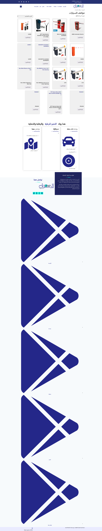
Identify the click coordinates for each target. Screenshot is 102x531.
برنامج (43, 6)
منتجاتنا (55, 6)
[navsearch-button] (21, 6)
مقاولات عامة (49, 6)
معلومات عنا (60, 6)
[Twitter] (26, 2)
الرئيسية (64, 6)
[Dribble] (21, 2)
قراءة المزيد (80, 37)
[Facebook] (28, 2)
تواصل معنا (36, 6)
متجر (40, 6)
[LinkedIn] (24, 2)
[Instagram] (19, 2)
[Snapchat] (36, 193)
